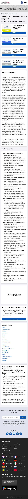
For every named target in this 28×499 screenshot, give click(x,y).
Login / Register (5, 444)
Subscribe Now (14, 319)
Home (2, 13)
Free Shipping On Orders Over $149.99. (18, 27)
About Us (16, 446)
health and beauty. (19, 140)
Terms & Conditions (6, 446)
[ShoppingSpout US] (5, 2)
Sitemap (16, 448)
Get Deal (14, 32)
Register (23, 417)
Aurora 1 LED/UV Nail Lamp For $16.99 (18, 51)
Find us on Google (6, 450)
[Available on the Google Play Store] (9, 488)
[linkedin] (14, 433)
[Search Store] (22, 2)
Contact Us (4, 448)
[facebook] (10, 433)
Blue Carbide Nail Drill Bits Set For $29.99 (18, 62)
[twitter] (7, 433)
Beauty (7, 13)
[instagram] (20, 433)
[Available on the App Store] (9, 482)
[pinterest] (17, 433)
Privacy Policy (17, 444)
